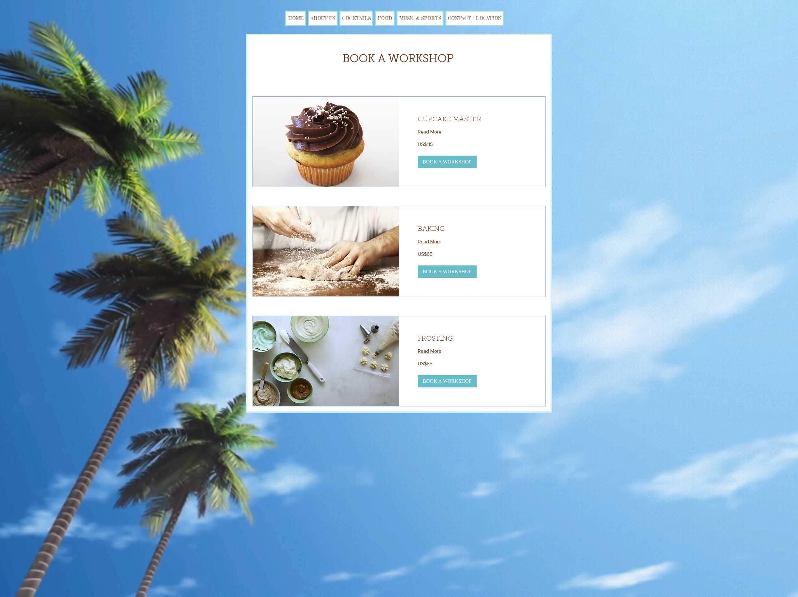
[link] (472, 119)
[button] (447, 162)
